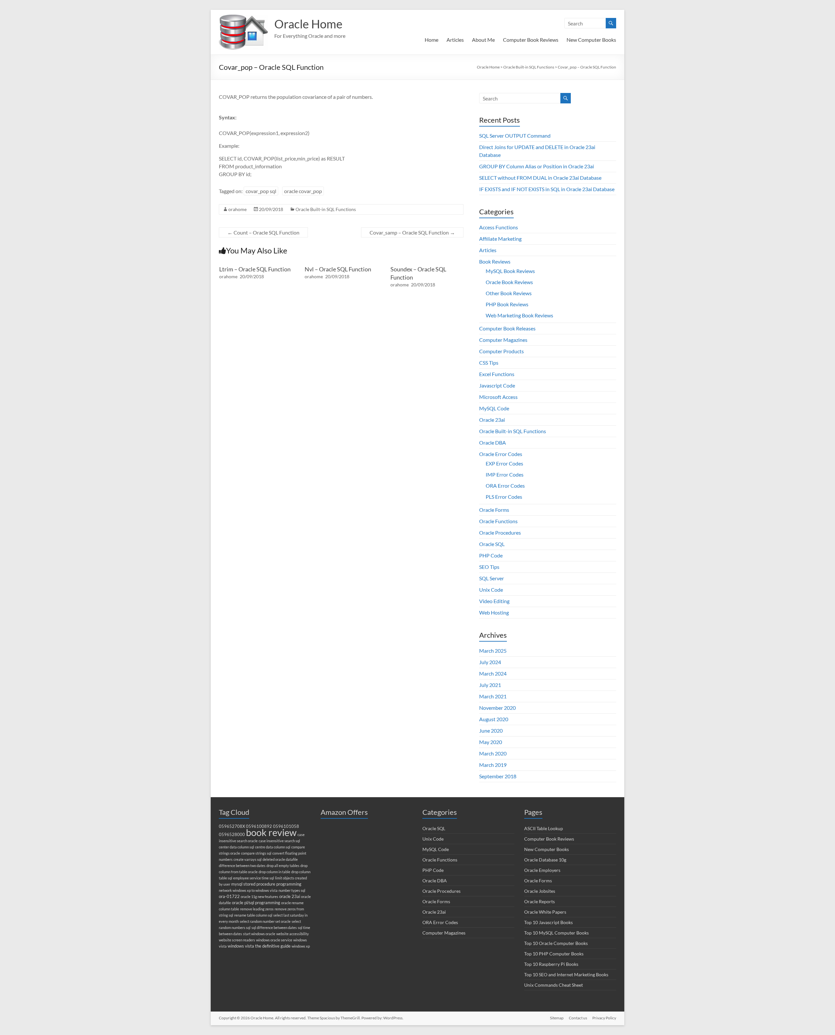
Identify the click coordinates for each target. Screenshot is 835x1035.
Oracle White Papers (545, 912)
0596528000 (232, 834)
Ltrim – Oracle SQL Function (255, 269)
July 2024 (490, 662)
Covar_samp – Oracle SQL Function (412, 232)
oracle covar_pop (303, 191)
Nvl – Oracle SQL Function (338, 269)
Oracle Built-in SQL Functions (326, 209)
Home (431, 40)
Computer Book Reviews (530, 40)
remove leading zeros (257, 909)
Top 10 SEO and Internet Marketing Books (566, 974)
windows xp (301, 946)
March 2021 (493, 696)
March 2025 (493, 650)
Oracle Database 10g (545, 859)
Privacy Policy (604, 1017)
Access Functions (498, 227)
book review (271, 832)
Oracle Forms (494, 510)
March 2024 (493, 673)
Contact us (578, 1017)
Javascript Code (497, 385)
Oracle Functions (498, 521)
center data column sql (236, 847)
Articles (455, 40)
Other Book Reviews (509, 293)
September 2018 (497, 776)
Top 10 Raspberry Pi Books (551, 964)
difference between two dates (242, 865)
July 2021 (490, 685)
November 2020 (497, 708)
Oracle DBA (492, 442)
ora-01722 (229, 896)
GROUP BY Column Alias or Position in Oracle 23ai (536, 166)
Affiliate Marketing (500, 239)
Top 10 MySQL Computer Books (556, 933)
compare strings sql (256, 853)
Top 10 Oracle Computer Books (556, 943)
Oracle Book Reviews (509, 282)
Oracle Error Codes (500, 454)
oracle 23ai (289, 896)
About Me (483, 40)
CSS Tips (488, 362)
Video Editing (494, 601)
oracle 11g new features (259, 896)
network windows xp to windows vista (248, 890)
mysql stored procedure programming (266, 884)
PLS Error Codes (504, 497)
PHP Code (491, 555)
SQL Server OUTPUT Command (515, 135)
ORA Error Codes (505, 485)
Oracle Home (308, 24)
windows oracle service (274, 940)
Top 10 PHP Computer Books (554, 953)
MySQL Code (494, 408)
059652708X (232, 826)
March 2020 (493, 753)
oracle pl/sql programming (256, 902)
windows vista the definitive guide (259, 946)
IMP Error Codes (505, 474)
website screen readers (237, 940)
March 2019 (493, 765)
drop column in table (274, 872)
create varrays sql (248, 859)
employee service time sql (253, 878)
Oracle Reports (539, 901)
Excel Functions (496, 374)
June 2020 (491, 730)
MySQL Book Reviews (510, 271)
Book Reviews (494, 261)
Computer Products (501, 351)
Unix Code (491, 589)
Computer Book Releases (507, 328)
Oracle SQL (492, 544)
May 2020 (490, 742)
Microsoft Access (498, 397)
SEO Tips (489, 567)
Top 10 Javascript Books (548, 922)
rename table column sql (253, 915)
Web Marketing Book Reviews (519, 315)
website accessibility (292, 934)
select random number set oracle (265, 921)
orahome (237, 209)
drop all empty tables (282, 865)
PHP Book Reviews (507, 304)
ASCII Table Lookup (543, 828)
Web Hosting (494, 612)
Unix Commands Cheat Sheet (553, 985)
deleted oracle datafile (280, 859)
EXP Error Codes (504, 463)
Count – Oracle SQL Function (263, 232)
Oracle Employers (542, 870)
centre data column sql (272, 847)
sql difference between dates (274, 927)
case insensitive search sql (279, 841)
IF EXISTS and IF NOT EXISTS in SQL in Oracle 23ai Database (547, 189)
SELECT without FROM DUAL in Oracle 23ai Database (540, 178)
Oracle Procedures (500, 532)
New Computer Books (591, 40)
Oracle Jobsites (539, 891)
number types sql (292, 890)
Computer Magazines (503, 340)
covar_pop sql (261, 191)
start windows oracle (259, 934)
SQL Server (491, 578)
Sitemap (557, 1017)
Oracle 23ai (492, 420)
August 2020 (493, 719)
